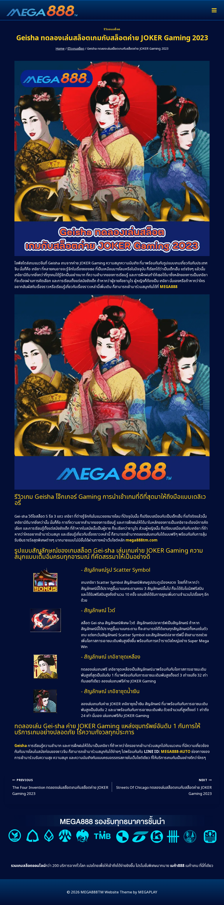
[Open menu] (214, 10)
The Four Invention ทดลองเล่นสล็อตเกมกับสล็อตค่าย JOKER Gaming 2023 (60, 787)
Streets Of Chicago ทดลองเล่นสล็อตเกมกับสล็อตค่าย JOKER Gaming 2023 (164, 787)
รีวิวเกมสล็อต (112, 29)
